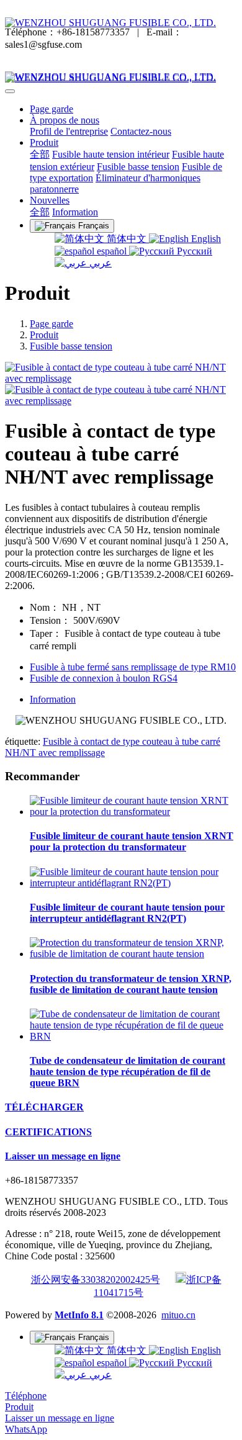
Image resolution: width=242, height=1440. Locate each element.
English (205, 238)
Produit (44, 335)
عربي (99, 263)
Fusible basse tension (71, 346)
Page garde (51, 109)
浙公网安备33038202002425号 (95, 1279)
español (111, 251)
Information (53, 699)
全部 (40, 154)
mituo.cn (178, 1315)
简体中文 (126, 238)
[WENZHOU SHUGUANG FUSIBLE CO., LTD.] (121, 23)
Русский (193, 251)
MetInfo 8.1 (79, 1315)
